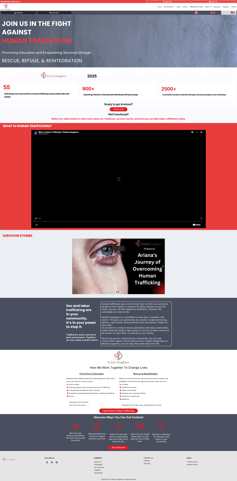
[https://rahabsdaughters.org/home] (6, 7)
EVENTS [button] (207, 7)
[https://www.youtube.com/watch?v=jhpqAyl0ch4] (118, 266)
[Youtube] (51, 462)
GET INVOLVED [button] (168, 7)
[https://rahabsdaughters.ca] (196, 13)
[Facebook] (47, 462)
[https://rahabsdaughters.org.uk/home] (213, 13)
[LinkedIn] (56, 462)
